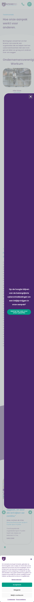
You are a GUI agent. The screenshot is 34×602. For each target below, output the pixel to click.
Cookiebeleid (11, 599)
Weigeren (17, 590)
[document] (17, 301)
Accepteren (17, 585)
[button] (31, 559)
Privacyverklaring (21, 599)
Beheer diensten (16, 579)
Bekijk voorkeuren (17, 595)
